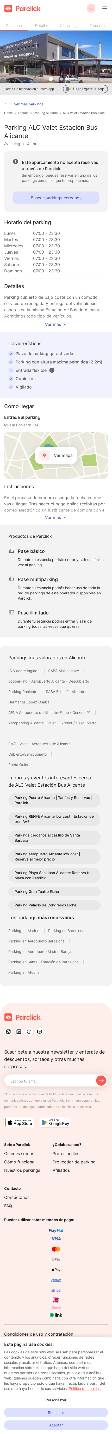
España (23, 113)
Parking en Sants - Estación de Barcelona (44, 962)
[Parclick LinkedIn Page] (19, 1031)
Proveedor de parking (74, 1161)
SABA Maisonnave (64, 670)
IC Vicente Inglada (24, 670)
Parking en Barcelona (66, 930)
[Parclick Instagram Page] (8, 1031)
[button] (52, 370)
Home (8, 113)
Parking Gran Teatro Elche (37, 891)
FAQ (8, 1205)
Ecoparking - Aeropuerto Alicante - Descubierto (49, 681)
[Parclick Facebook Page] (29, 1031)
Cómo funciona (19, 1161)
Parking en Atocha (24, 972)
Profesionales (66, 1153)
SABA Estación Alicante (66, 691)
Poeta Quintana (21, 764)
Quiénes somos (19, 1153)
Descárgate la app (88, 89)
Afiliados (61, 1170)
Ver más (53, 324)
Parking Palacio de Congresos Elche (45, 905)
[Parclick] (22, 8)
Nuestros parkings (22, 1170)
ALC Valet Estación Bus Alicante (85, 113)
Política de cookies (85, 1388)
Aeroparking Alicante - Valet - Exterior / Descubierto (52, 723)
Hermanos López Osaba (29, 702)
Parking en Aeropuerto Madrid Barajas (41, 951)
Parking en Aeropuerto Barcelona (37, 941)
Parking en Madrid (24, 930)
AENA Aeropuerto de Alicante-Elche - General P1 (50, 712)
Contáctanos (16, 1197)
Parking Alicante (46, 113)
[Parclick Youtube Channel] (39, 1031)
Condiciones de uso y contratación (38, 1334)
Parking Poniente (23, 691)
